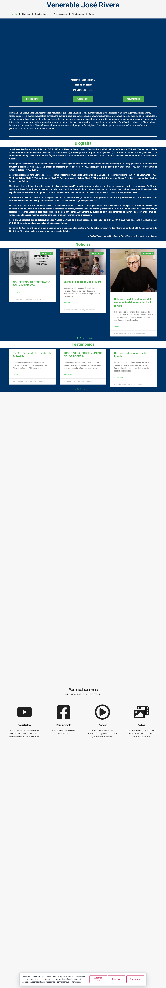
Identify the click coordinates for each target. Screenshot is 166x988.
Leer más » (17, 292)
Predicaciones (60, 14)
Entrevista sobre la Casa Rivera (82, 281)
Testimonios (78, 14)
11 (90, 388)
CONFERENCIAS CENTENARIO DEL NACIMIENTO (31, 284)
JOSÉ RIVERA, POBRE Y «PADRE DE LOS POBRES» (83, 355)
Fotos (91, 14)
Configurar (135, 979)
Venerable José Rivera (83, 5)
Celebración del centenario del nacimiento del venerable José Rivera (132, 302)
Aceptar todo (98, 978)
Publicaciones (41, 14)
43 (90, 338)
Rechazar (116, 979)
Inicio (14, 14)
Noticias (26, 14)
